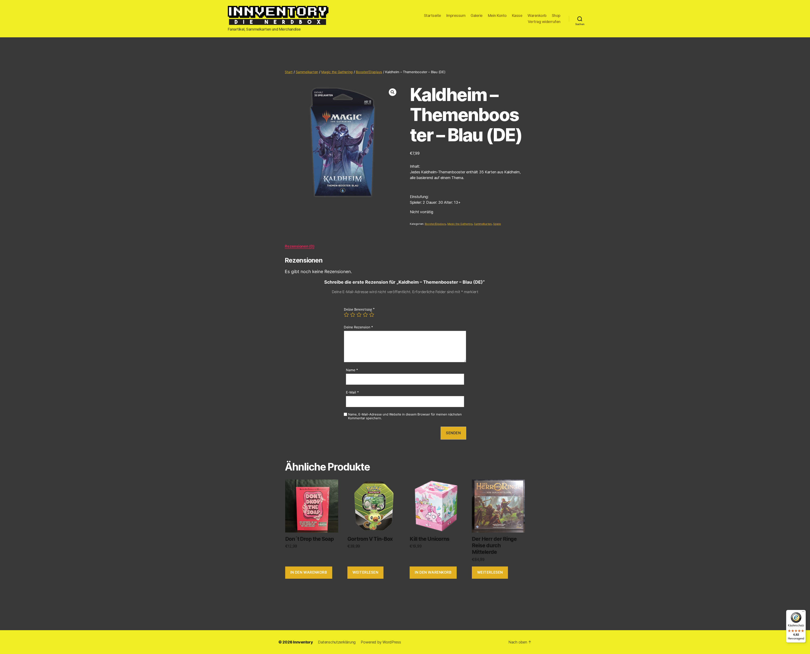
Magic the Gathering (337, 72)
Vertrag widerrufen (544, 21)
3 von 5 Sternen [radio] (359, 314)
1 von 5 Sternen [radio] (346, 314)
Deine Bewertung (359, 309)
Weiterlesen (365, 572)
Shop (556, 15)
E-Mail (352, 392)
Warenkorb (537, 15)
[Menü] (803, 612)
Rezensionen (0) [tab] (299, 246)
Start (289, 72)
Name (352, 370)
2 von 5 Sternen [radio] (352, 314)
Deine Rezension (358, 327)
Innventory (303, 642)
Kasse (517, 15)
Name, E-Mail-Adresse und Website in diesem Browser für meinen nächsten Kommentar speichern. (405, 416)
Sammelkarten (307, 72)
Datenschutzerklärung (337, 642)
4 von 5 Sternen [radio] (365, 314)
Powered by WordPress (381, 642)
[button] (392, 92)
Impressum (456, 15)
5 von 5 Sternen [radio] (371, 314)
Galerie (477, 15)
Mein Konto (497, 15)
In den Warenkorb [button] (308, 572)
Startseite (432, 15)
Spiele (497, 223)
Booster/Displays (369, 72)
